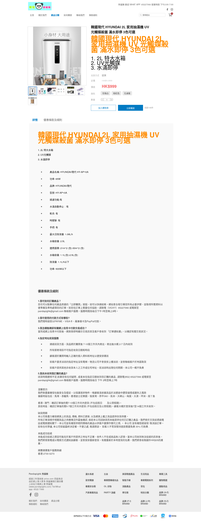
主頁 (32, 15)
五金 (106, 474)
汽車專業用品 (91, 492)
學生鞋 (125, 492)
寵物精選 (163, 480)
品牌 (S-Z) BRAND (164, 502)
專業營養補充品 (111, 480)
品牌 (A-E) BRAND (164, 493)
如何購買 (68, 15)
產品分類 (55, 15)
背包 (143, 486)
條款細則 (93, 15)
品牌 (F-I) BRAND (126, 502)
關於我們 (42, 15)
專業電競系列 (147, 480)
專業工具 (163, 474)
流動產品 (126, 486)
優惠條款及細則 (53, 120)
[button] (105, 93)
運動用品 (163, 486)
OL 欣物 (108, 486)
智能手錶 (126, 480)
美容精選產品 (128, 474)
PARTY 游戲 (109, 492)
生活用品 (145, 474)
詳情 (35, 120)
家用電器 (89, 480)
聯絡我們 (80, 15)
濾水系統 (89, 474)
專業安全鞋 (90, 486)
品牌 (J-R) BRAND (145, 502)
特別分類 (145, 492)
